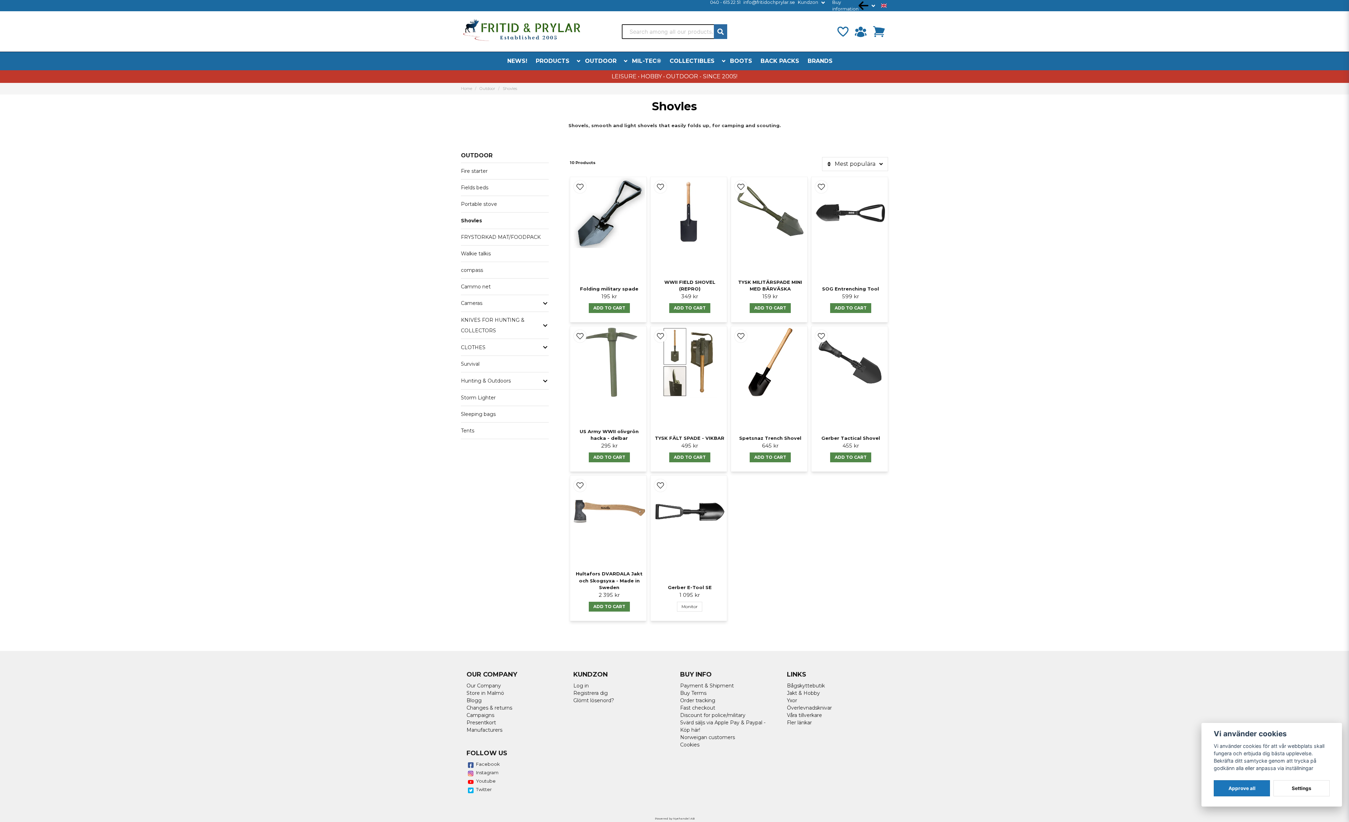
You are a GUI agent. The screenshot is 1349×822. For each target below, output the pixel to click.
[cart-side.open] (879, 32)
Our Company (484, 686)
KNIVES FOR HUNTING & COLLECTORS (492, 325)
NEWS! (517, 61)
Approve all (1242, 788)
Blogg (474, 700)
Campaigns (480, 715)
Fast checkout (697, 708)
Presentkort (481, 722)
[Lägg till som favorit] (842, 32)
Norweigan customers (707, 737)
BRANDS (820, 61)
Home (466, 88)
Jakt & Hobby (803, 693)
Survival (470, 364)
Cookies (689, 745)
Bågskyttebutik (806, 686)
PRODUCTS (552, 61)
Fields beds (474, 187)
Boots (741, 61)
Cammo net (476, 286)
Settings (1301, 788)
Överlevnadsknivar (809, 708)
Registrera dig (590, 693)
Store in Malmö (485, 693)
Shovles (471, 220)
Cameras (471, 303)
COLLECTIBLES (692, 61)
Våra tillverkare (804, 715)
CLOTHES (473, 347)
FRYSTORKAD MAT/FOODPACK (501, 237)
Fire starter (474, 171)
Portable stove (479, 204)
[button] (884, 5)
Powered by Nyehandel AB (675, 818)
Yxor (792, 700)
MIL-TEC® (646, 61)
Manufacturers (484, 730)
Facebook (488, 764)
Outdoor (601, 61)
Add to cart (609, 308)
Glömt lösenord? (593, 700)
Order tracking (697, 700)
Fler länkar (799, 722)
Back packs (780, 61)
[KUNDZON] (861, 32)
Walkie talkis (476, 253)
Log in (581, 686)
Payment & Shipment (707, 686)
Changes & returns (489, 708)
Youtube (486, 781)
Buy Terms (693, 693)
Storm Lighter (478, 397)
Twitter (484, 789)
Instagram (487, 772)
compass (472, 270)
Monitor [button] (690, 606)
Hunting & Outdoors (486, 381)
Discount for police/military (712, 715)
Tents (467, 431)
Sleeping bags (478, 414)
